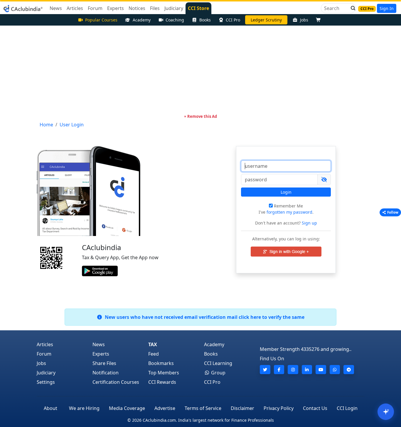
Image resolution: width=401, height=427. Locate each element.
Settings (46, 382)
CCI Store (198, 8)
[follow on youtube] (321, 369)
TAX (152, 344)
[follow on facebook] (279, 369)
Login (286, 192)
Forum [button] (95, 8)
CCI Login (347, 408)
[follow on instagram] (293, 369)
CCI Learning (218, 363)
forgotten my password (289, 212)
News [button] (56, 8)
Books (205, 20)
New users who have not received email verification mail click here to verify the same (203, 317)
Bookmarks (161, 363)
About (50, 408)
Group (217, 372)
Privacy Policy (279, 408)
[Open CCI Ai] (386, 411)
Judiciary (46, 372)
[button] (351, 8)
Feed (153, 354)
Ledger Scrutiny (266, 20)
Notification (105, 372)
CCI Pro (233, 20)
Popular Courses (101, 20)
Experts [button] (115, 8)
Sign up (309, 223)
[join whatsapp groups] (335, 369)
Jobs (304, 20)
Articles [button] (75, 8)
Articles (45, 344)
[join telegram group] (348, 369)
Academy (142, 20)
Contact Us (315, 408)
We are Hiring (84, 408)
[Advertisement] (200, 70)
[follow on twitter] (265, 369)
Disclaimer (242, 408)
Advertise (164, 408)
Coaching (175, 20)
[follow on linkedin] (307, 369)
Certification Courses (115, 382)
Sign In (387, 8)
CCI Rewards (162, 382)
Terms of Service (203, 408)
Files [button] (155, 8)
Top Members (163, 372)
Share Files (104, 363)
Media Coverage (127, 408)
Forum (44, 354)
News (98, 344)
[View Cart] (319, 19)
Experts (100, 354)
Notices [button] (137, 8)
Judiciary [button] (173, 8)
